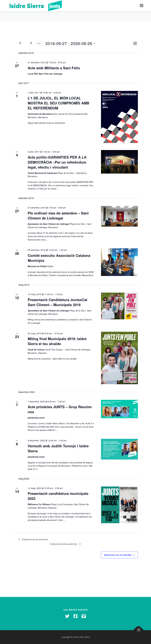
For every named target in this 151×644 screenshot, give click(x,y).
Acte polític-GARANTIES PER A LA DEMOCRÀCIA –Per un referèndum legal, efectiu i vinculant (57, 162)
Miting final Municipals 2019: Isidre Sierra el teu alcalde (57, 341)
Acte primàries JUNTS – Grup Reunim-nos (60, 409)
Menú (141, 5)
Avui (39, 43)
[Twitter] (67, 616)
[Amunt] (138, 630)
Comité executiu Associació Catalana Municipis (59, 258)
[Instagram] (84, 616)
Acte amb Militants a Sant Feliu (54, 67)
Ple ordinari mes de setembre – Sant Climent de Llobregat (58, 215)
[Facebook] (75, 616)
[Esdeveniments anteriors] (20, 43)
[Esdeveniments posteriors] (31, 43)
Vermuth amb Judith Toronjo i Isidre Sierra (58, 448)
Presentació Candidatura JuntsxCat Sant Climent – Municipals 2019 (57, 302)
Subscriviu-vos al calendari (118, 554)
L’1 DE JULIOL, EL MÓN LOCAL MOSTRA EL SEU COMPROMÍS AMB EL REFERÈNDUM (58, 102)
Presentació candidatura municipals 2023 (58, 496)
